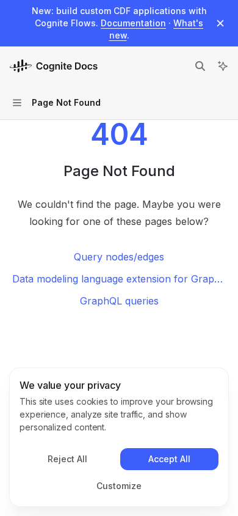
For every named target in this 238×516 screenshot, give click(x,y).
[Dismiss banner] (220, 23)
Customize (119, 486)
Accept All (169, 459)
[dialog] (119, 437)
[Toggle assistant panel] (222, 66)
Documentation (133, 23)
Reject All (67, 459)
